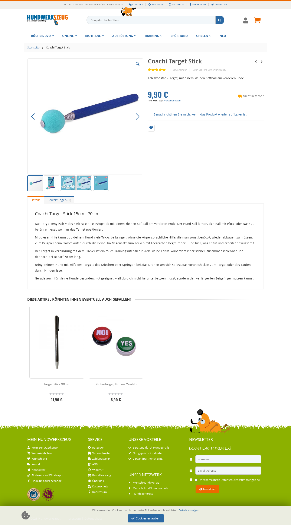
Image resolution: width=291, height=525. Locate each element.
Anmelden (221, 4)
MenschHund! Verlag (146, 482)
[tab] (35, 200)
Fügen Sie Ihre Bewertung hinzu (209, 69)
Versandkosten (172, 100)
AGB (95, 464)
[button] (137, 67)
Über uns (98, 481)
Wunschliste (39, 459)
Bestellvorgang (101, 475)
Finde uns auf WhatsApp (47, 475)
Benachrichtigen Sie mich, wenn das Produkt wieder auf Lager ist (200, 114)
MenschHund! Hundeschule (150, 488)
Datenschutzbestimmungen (238, 480)
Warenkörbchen (42, 453)
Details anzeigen (189, 510)
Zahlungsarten (101, 459)
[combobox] (155, 20)
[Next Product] (261, 61)
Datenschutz (100, 486)
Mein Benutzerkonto (45, 447)
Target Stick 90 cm (56, 384)
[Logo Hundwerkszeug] (47, 20)
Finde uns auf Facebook (47, 481)
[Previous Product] (256, 61)
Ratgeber (157, 4)
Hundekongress (143, 494)
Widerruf (178, 4)
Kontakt (137, 4)
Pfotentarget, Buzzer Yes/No (116, 384)
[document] (146, 515)
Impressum (199, 4)
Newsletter (38, 470)
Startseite (33, 47)
